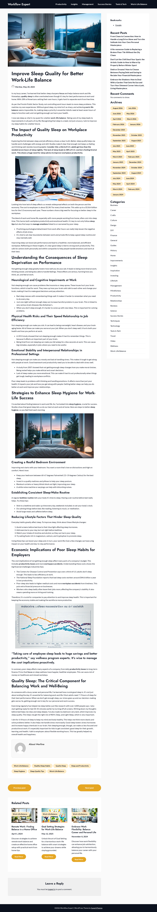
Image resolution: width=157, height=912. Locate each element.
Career (113, 210)
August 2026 (118, 108)
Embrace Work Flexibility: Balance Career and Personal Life (84, 829)
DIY (112, 230)
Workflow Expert (19, 4)
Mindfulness (115, 290)
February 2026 (118, 124)
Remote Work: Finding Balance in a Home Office (24, 828)
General (113, 240)
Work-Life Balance (139, 4)
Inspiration (115, 270)
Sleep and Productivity (80, 766)
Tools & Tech (121, 4)
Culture (113, 220)
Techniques (115, 321)
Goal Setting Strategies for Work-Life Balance (53, 828)
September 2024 (119, 173)
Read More (19, 857)
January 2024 (118, 194)
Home (113, 255)
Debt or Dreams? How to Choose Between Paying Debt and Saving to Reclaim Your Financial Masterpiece (125, 72)
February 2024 (133, 189)
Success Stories (104, 4)
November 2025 (119, 135)
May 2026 (130, 114)
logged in (51, 889)
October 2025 (136, 135)
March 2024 (117, 189)
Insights (74, 4)
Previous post (19, 788)
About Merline (36, 744)
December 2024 (135, 162)
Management (87, 4)
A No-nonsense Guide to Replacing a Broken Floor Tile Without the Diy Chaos (126, 52)
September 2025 (119, 141)
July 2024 (116, 178)
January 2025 (118, 162)
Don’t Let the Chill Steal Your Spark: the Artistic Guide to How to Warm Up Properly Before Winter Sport (127, 62)
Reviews (113, 306)
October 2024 (136, 167)
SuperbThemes (96, 908)
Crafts (113, 215)
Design (113, 225)
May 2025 (116, 151)
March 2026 (131, 119)
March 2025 (117, 157)
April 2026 (117, 119)
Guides (113, 245)
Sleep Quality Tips (37, 771)
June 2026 (117, 114)
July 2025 (116, 146)
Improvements (116, 260)
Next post (89, 788)
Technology (115, 326)
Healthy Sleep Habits (42, 766)
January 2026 (135, 124)
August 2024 (136, 173)
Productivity (61, 4)
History (113, 250)
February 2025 (133, 157)
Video (112, 341)
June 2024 (130, 178)
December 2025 (119, 130)
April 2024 (130, 184)
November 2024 (119, 167)
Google (118, 25)
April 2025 (130, 151)
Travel (113, 336)
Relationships (116, 301)
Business (114, 205)
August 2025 (136, 141)
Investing (114, 275)
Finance (113, 235)
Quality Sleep (61, 766)
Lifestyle (114, 280)
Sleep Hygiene (19, 771)
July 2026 (132, 108)
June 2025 (130, 146)
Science (113, 311)
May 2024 (116, 184)
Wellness (114, 346)
